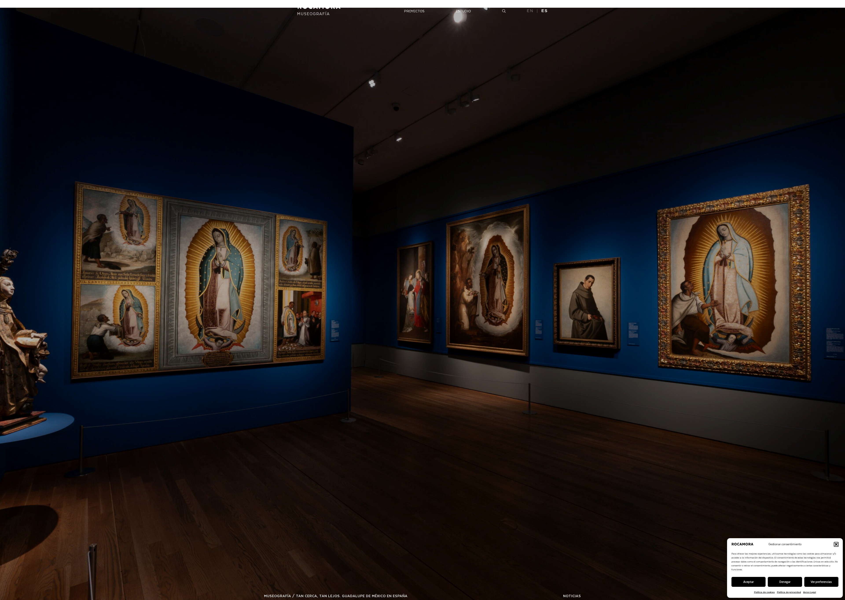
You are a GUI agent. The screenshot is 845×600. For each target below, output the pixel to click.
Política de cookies (764, 592)
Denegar (784, 581)
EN (530, 11)
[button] (836, 544)
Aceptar (748, 581)
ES (544, 11)
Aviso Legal (809, 592)
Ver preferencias (821, 581)
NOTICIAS (572, 595)
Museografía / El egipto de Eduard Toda (307, 595)
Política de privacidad (789, 592)
